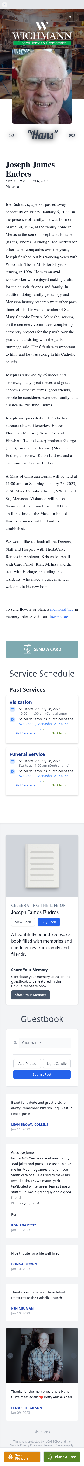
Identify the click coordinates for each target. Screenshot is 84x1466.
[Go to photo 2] (43, 1380)
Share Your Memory (30, 994)
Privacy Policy (29, 1445)
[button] (42, 1355)
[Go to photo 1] (40, 1380)
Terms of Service (55, 1445)
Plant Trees (59, 733)
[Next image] (74, 1356)
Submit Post (42, 1074)
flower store (58, 616)
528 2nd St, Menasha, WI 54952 (43, 724)
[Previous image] (10, 1356)
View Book (23, 922)
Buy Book (49, 922)
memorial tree (62, 609)
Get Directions (25, 733)
